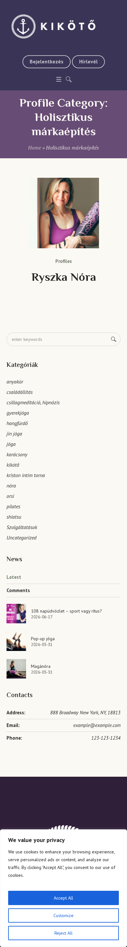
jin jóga (14, 433)
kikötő (13, 464)
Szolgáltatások (22, 527)
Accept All (63, 898)
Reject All (63, 933)
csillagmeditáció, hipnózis (33, 402)
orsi (10, 496)
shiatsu (14, 516)
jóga (11, 444)
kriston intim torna (26, 475)
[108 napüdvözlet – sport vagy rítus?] (16, 613)
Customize (63, 915)
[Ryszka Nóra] (63, 213)
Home (34, 147)
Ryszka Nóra (63, 278)
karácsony (17, 454)
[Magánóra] (16, 668)
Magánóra (40, 666)
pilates (13, 506)
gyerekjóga (18, 412)
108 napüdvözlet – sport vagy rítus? (66, 611)
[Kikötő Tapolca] (63, 25)
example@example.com (96, 725)
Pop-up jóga (43, 639)
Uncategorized (21, 537)
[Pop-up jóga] (16, 640)
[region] (63, 888)
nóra (11, 485)
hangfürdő (17, 423)
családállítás (20, 392)
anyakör (15, 381)
